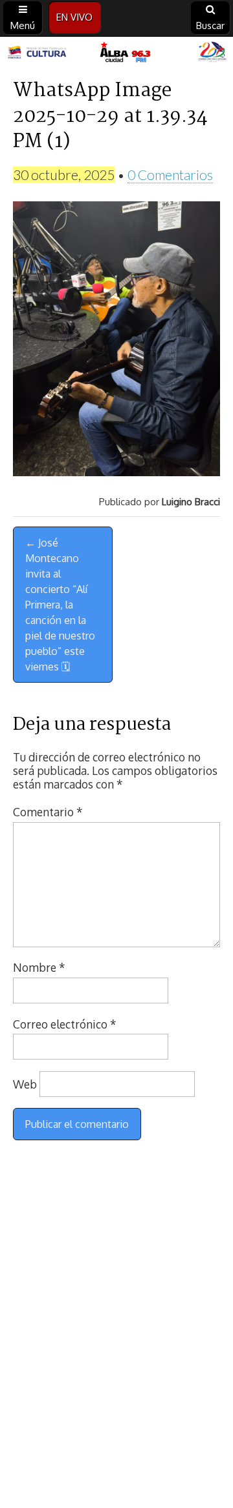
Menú (22, 25)
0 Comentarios (170, 174)
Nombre (39, 967)
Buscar (210, 25)
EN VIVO (74, 17)
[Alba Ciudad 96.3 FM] (116, 53)
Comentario (48, 812)
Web (25, 1084)
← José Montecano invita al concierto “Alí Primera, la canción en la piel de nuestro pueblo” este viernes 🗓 (60, 604)
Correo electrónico (64, 1024)
